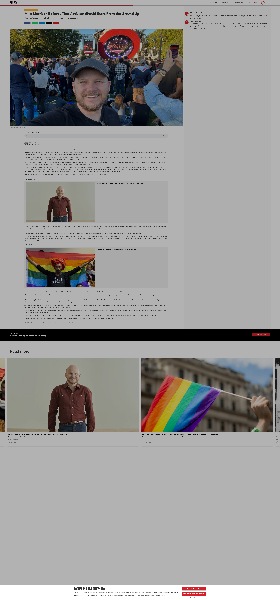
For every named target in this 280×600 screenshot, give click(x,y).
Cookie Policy (194, 597)
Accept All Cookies (194, 589)
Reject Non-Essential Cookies (193, 594)
